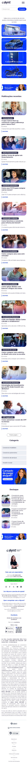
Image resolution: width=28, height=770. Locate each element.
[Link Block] (6, 587)
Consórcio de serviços (10, 457)
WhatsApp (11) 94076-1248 (14, 580)
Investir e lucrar (7, 462)
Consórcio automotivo (10, 452)
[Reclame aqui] (14, 733)
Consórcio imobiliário (9, 447)
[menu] (23, 2)
